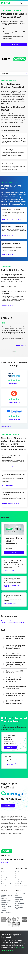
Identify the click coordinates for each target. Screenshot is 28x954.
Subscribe (4, 863)
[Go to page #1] (12, 351)
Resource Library (19, 899)
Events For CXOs (18, 897)
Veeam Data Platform (6, 900)
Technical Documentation (21, 874)
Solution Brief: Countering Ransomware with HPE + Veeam (13, 623)
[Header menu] (25, 3)
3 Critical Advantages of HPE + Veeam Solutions (12, 620)
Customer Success (19, 876)
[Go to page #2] (13, 351)
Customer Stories (19, 905)
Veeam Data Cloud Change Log (19, 882)
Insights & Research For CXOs (20, 894)
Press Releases (4, 882)
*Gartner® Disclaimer (6, 426)
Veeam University (19, 880)
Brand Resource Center (6, 884)
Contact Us (3, 880)
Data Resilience (4, 898)
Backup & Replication (6, 912)
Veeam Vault (4, 904)
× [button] (26, 932)
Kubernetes (3, 910)
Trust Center (4, 886)
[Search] (21, 3)
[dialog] (14, 942)
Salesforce (3, 908)
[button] (14, 951)
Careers (3, 876)
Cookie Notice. (20, 947)
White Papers (18, 901)
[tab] (14, 286)
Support (17, 872)
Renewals (17, 878)
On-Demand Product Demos (19, 907)
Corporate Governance (6, 878)
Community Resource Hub (21, 885)
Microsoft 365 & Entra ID (6, 906)
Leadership (3, 874)
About (2, 872)
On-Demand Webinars (20, 903)
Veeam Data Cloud (5, 902)
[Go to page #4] (15, 351)
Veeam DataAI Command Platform (6, 895)
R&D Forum (17, 887)
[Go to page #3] (14, 351)
